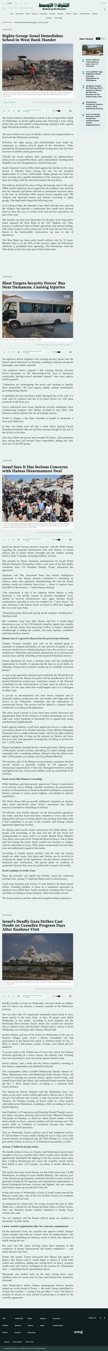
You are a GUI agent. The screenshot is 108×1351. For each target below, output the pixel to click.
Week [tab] (103, 38)
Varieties (52, 14)
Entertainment (85, 14)
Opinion (35, 14)
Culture (68, 14)
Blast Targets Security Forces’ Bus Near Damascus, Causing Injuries (33, 285)
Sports (75, 14)
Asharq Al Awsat (9, 102)
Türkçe (16, 3)
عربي (3, 3)
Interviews (43, 14)
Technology (58, 18)
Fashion (95, 14)
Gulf (11, 14)
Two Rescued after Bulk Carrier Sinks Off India (31, 22)
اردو (21, 3)
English (9, 3)
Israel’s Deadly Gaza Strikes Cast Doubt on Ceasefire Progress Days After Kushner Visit (33, 926)
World (28, 14)
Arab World (20, 14)
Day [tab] (98, 38)
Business (60, 14)
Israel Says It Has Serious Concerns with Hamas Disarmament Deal (35, 469)
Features (49, 18)
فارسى (26, 3)
